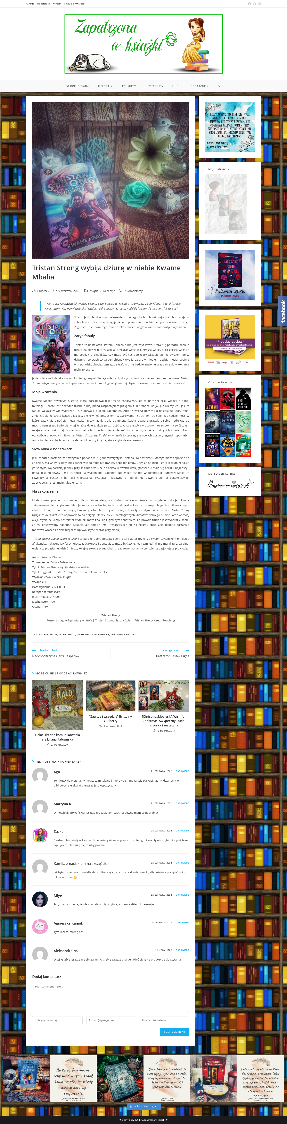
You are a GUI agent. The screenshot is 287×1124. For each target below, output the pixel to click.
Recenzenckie (101, 634)
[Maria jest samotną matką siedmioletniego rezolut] (26, 1078)
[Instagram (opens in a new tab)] (254, 4)
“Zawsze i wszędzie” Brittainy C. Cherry (110, 718)
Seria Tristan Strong (123, 634)
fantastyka (50, 634)
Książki (94, 291)
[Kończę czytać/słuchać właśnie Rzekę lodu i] (167, 1078)
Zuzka (58, 831)
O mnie (30, 3)
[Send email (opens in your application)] (259, 4)
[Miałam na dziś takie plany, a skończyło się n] (260, 1078)
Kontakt (57, 3)
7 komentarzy (133, 291)
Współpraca (43, 3)
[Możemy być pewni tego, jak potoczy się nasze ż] (213, 1078)
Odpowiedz (182, 771)
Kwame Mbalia (85, 634)
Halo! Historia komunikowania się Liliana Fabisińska (57, 737)
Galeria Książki (67, 634)
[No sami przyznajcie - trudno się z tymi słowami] (73, 1078)
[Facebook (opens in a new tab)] (249, 4)
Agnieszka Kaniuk (68, 923)
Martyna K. (63, 804)
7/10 (41, 634)
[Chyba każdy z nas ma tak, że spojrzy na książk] (120, 1078)
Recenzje (109, 291)
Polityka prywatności (75, 3)
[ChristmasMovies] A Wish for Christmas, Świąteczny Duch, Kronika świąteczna (164, 720)
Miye (58, 895)
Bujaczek (43, 291)
